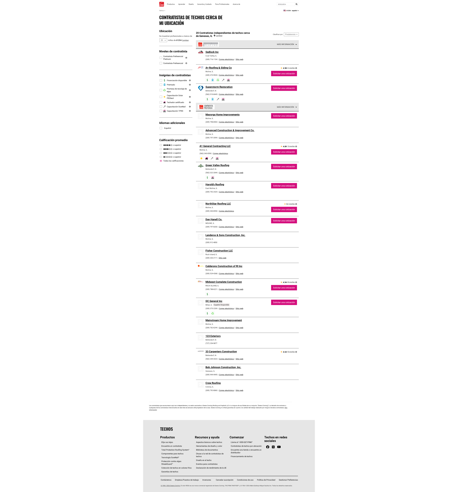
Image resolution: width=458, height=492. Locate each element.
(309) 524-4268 (211, 273)
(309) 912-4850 (211, 242)
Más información (285, 44)
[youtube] (279, 447)
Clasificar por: (278, 34)
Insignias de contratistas (175, 75)
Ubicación (165, 31)
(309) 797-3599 (211, 138)
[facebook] (268, 447)
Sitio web (239, 59)
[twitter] (273, 447)
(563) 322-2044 (211, 172)
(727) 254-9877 (211, 343)
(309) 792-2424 (211, 192)
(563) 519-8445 (211, 94)
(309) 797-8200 (211, 227)
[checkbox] (160, 160)
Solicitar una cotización (284, 73)
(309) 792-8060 (211, 390)
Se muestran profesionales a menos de (175, 36)
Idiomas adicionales (172, 123)
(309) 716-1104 (211, 59)
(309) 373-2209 (211, 308)
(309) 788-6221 (211, 289)
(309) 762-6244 (211, 327)
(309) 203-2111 (211, 258)
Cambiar (185, 40)
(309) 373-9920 (211, 75)
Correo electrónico (226, 59)
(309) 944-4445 (211, 374)
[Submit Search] (296, 4)
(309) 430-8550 (211, 211)
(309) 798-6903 (211, 122)
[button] (186, 58)
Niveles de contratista (173, 51)
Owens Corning (161, 4)
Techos (161, 10)
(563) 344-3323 (211, 359)
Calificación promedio (173, 140)
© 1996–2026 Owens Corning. (170, 486)
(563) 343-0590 (205, 153)
